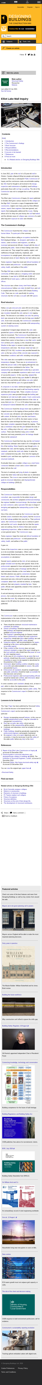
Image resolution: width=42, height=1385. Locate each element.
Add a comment (18, 813)
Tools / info (26, 41)
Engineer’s (10, 634)
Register (30, 7)
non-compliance (18, 656)
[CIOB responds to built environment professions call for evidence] (18, 1315)
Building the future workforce (11, 995)
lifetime (21, 527)
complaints (4, 581)
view (26, 340)
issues (30, 211)
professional (8, 733)
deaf (26, 258)
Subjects (9, 41)
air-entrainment (31, 362)
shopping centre (27, 274)
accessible (7, 646)
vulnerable (33, 719)
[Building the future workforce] (18, 1015)
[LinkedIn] (31, 54)
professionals (5, 566)
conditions (12, 355)
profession (16, 264)
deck (2, 318)
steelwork (4, 451)
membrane (9, 427)
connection (4, 465)
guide (3, 480)
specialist (35, 370)
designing (4, 507)
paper (24, 768)
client (32, 739)
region (13, 345)
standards (7, 626)
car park (23, 296)
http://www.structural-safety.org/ (25, 762)
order (7, 654)
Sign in (37, 7)
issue (15, 477)
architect (16, 500)
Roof (5, 723)
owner (17, 644)
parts (9, 456)
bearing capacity (33, 389)
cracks (34, 340)
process (3, 596)
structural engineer (16, 632)
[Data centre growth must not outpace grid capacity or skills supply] (18, 1278)
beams (33, 416)
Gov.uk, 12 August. (8, 1217)
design (34, 184)
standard (23, 584)
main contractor (8, 505)
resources (37, 516)
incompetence (5, 255)
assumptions (5, 557)
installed (26, 370)
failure (8, 233)
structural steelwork (7, 459)
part (12, 173)
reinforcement (20, 337)
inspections (13, 529)
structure (7, 285)
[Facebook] (25, 54)
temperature (5, 362)
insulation (7, 313)
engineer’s (9, 735)
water (21, 219)
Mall (8, 203)
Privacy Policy (23, 1368)
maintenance (15, 186)
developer (33, 502)
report (31, 198)
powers (23, 658)
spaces (35, 296)
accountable (34, 672)
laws (30, 584)
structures (4, 296)
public (13, 248)
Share (6, 813)
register (13, 646)
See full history (6, 91)
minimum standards (10, 650)
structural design (21, 502)
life (2, 446)
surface (14, 353)
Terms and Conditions (8, 1372)
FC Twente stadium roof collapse (15, 795)
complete (28, 392)
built (15, 276)
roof (19, 173)
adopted (31, 375)
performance (13, 636)
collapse (35, 201)
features (27, 717)
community (4, 274)
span (32, 318)
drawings (37, 500)
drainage (13, 392)
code (16, 293)
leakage (30, 434)
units (19, 308)
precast (9, 288)
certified (21, 678)
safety (3, 267)
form (2, 343)
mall (33, 173)
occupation (26, 237)
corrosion (31, 216)
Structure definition (10, 799)
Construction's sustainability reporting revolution (18, 1328)
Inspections (8, 638)
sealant (24, 397)
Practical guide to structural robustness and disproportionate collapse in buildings (17, 755)
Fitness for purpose (10, 797)
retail (13, 279)
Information (7, 664)
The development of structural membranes (18, 803)
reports (9, 208)
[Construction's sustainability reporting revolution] (18, 1350)
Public (27, 179)
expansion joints (6, 394)
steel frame (27, 285)
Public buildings (9, 731)
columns (12, 576)
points (23, 434)
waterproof (6, 405)
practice (35, 421)
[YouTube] (34, 54)
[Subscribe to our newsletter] (18, 31)
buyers (15, 668)
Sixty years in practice (9, 943)
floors (32, 288)
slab (13, 397)
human (3, 233)
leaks (35, 529)
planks (26, 472)
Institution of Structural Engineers (14, 758)
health (8, 267)
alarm (17, 258)
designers (23, 240)
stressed (4, 288)
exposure (14, 219)
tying (20, 472)
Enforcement (8, 670)
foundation (35, 262)
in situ (30, 313)
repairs (36, 524)
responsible (16, 497)
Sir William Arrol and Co (10, 1182)
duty (36, 245)
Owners (6, 628)
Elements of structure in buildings (15, 793)
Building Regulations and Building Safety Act (17, 1114)
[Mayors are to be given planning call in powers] (18, 930)
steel (29, 416)
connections (26, 574)
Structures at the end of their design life (17, 801)
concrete (25, 353)
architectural (29, 500)
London (28, 758)
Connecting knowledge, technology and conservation (20, 1062)
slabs (22, 288)
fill (34, 414)
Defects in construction (11, 791)
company (4, 372)
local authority (11, 652)
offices (3, 281)
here (27, 768)
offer (5, 184)
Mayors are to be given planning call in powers (17, 906)
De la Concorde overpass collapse (15, 789)
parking (31, 293)
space (17, 279)
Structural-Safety (17, 81)
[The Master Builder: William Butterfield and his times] (18, 981)
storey (21, 285)
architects (14, 242)
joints (12, 343)
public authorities (12, 672)
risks (23, 561)
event (12, 598)
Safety (37, 706)
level (16, 397)
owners (3, 208)
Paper (10, 706)
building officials (34, 676)
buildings (34, 186)
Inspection (7, 642)
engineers (18, 208)
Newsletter (20, 7)
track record (36, 372)
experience (23, 372)
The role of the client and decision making (16, 1291)
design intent (24, 409)
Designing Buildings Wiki (24, 786)
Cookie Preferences (8, 1368)
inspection (4, 186)
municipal (4, 245)
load (31, 348)
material (13, 405)
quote (15, 233)
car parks (13, 723)
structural (34, 392)
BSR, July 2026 (7, 1148)
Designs (6, 717)
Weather (4, 345)
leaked (37, 213)
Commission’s (11, 225)
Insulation (18, 350)
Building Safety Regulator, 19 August (14, 1026)
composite (5, 387)
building (32, 394)
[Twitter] (28, 54)
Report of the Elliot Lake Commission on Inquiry (19, 750)
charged (26, 245)
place (22, 638)
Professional (8, 676)
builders (32, 240)
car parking (25, 189)
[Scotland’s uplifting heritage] (18, 1207)
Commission (33, 179)
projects (13, 375)
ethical (29, 262)
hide (3, 138)
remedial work (10, 564)
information (31, 678)
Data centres (6, 1254)
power (32, 652)
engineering (5, 529)
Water (16, 446)
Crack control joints (33, 397)
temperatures (5, 348)
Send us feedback (11, 816)
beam (18, 465)
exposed (34, 353)
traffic (21, 355)
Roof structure (7, 302)
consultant (4, 497)
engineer (6, 502)
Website (14, 85)
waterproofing (34, 323)
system (3, 326)
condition (11, 648)
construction (5, 206)
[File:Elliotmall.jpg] (21, 127)
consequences (17, 721)
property (25, 516)
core (18, 288)
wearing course (13, 326)
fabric (16, 387)
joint (10, 402)
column (27, 465)
